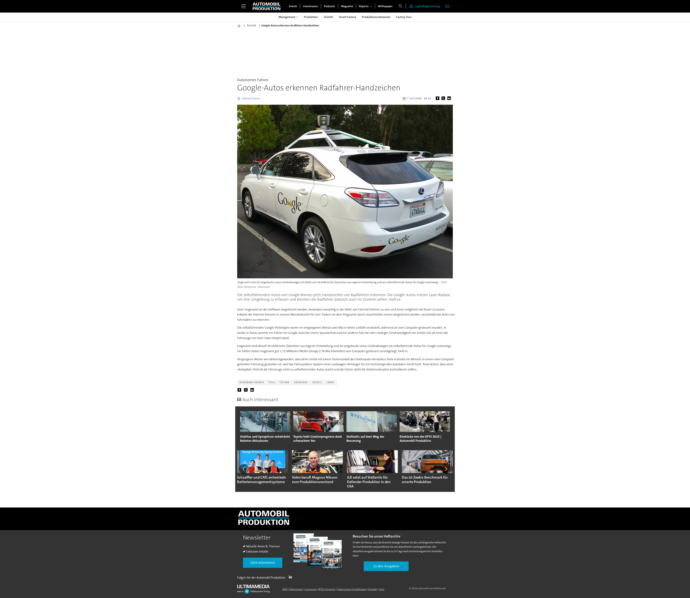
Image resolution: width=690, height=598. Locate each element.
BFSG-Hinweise (326, 589)
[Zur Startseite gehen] (266, 6)
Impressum (310, 589)
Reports (364, 6)
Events (293, 6)
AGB (284, 589)
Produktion (311, 17)
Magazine (347, 6)
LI (291, 577)
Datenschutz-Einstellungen (352, 589)
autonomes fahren (251, 382)
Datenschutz (296, 589)
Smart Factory (347, 17)
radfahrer (301, 382)
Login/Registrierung (427, 6)
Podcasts (329, 6)
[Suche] (400, 6)
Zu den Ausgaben (386, 566)
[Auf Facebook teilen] (438, 98)
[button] (244, 469)
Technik (328, 17)
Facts (381, 589)
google (317, 382)
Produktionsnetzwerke (376, 17)
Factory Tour (403, 17)
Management (287, 17)
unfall (330, 382)
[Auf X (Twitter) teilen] (444, 98)
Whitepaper (385, 6)
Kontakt (372, 589)
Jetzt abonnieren (262, 562)
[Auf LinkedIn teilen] (449, 98)
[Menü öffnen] (243, 6)
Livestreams (310, 6)
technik (284, 382)
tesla (271, 382)
